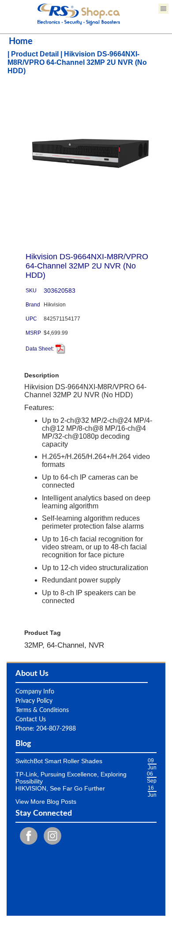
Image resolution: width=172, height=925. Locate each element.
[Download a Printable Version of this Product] (60, 349)
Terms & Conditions (42, 710)
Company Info (34, 692)
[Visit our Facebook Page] (26, 836)
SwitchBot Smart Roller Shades (58, 761)
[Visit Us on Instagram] (50, 836)
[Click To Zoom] (90, 153)
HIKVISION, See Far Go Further (60, 788)
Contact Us (30, 719)
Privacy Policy (33, 701)
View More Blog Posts (45, 801)
